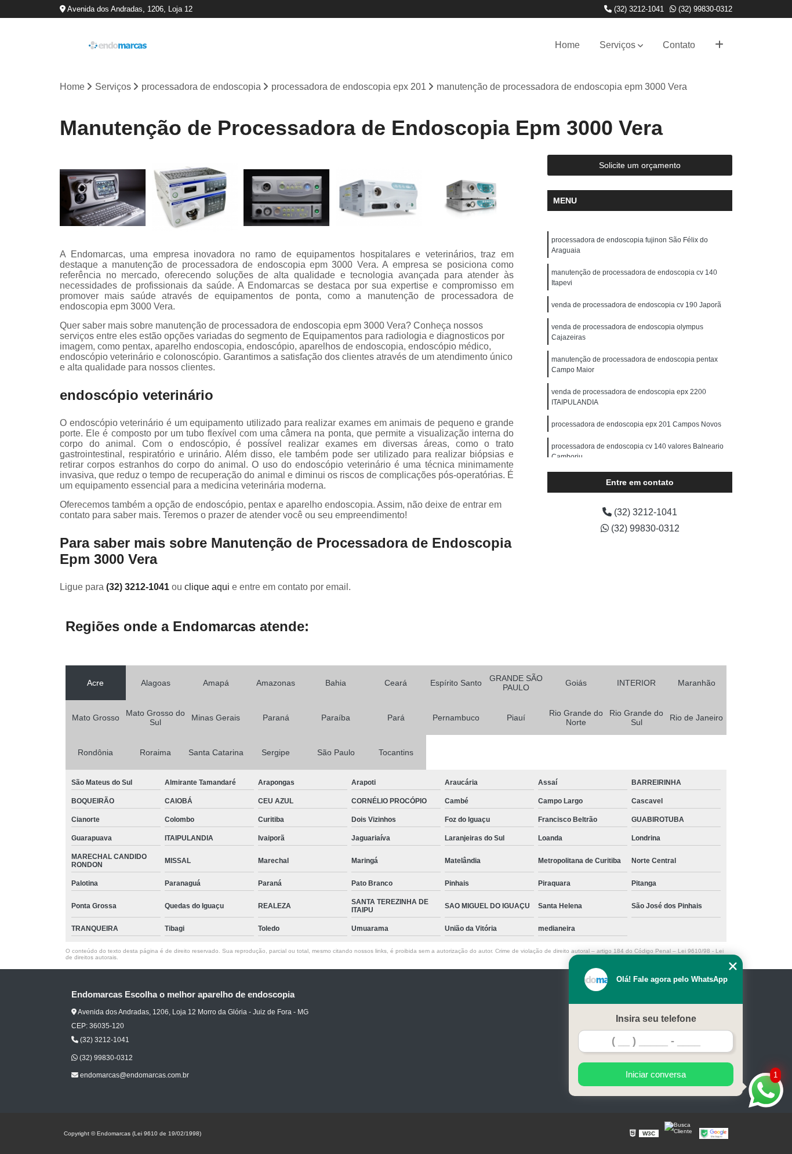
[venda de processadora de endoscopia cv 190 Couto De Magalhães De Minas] (379, 198)
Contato (679, 45)
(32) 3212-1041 (638, 9)
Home (567, 45)
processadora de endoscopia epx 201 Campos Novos (636, 424)
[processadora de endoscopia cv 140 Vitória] (287, 198)
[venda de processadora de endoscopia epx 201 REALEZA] (103, 198)
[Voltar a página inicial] (118, 45)
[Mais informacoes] (719, 45)
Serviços (617, 45)
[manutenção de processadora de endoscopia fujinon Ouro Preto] (470, 198)
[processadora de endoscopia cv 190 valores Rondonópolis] (195, 198)
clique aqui (207, 587)
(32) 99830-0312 (704, 9)
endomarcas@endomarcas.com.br (133, 1075)
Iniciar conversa (656, 1074)
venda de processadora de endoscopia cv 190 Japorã (636, 305)
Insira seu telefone (656, 1019)
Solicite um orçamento (640, 165)
